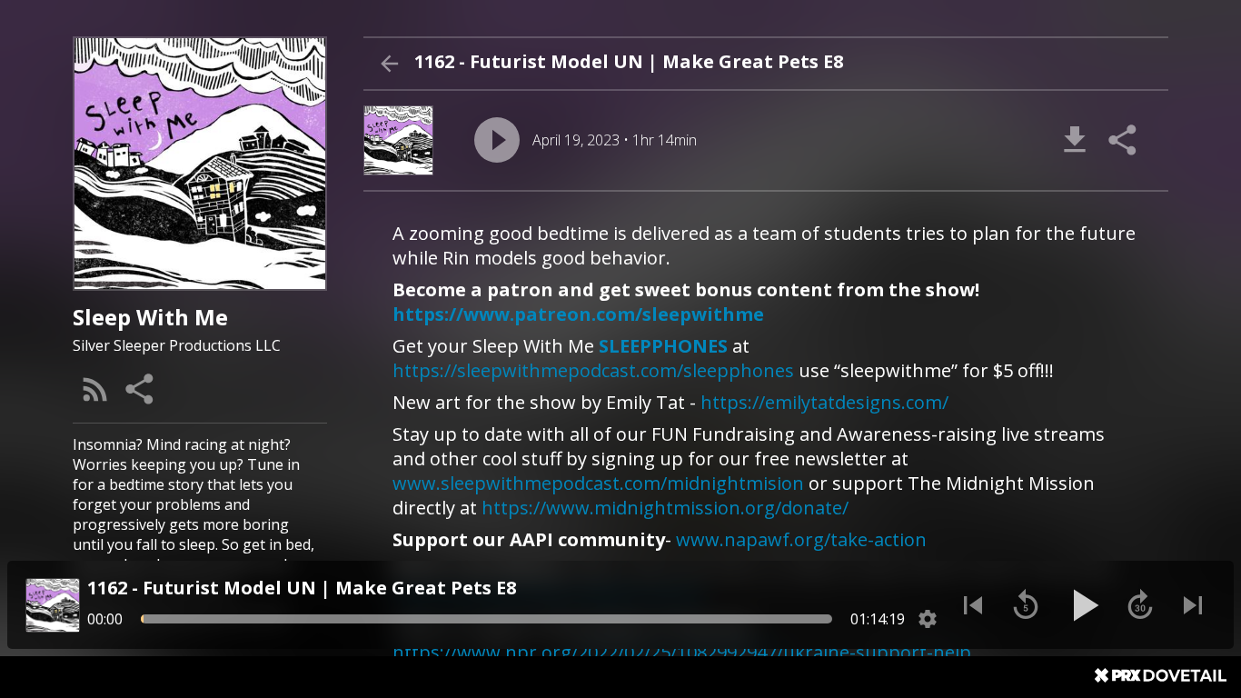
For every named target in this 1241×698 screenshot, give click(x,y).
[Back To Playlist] (389, 63)
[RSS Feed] (95, 389)
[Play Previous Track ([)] (973, 605)
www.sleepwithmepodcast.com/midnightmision (598, 483)
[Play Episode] (497, 140)
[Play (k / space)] (1083, 605)
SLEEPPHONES (663, 346)
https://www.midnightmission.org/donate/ (665, 507)
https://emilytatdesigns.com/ (824, 402)
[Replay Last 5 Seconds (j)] (1025, 605)
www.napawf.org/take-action (801, 539)
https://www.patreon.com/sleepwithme (578, 314)
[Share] (141, 389)
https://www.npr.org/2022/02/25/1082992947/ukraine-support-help (681, 652)
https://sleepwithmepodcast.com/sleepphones (593, 370)
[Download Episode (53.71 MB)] (1074, 140)
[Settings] (927, 618)
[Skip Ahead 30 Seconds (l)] (1140, 605)
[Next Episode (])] (1193, 605)
